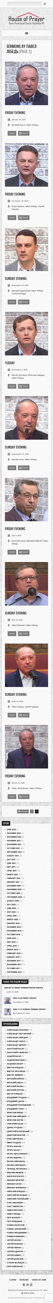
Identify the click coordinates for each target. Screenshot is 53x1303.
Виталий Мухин (15, 1086)
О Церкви (12, 1279)
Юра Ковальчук (15, 1266)
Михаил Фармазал (16, 1187)
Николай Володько (17, 1195)
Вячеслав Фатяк (15, 1120)
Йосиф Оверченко (16, 1165)
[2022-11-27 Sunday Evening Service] (7, 1014)
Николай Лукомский (17, 1199)
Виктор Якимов (15, 1075)
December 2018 (14, 927)
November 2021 (14, 844)
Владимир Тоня (15, 1109)
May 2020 (11, 912)
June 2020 (11, 908)
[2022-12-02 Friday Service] (7, 1002)
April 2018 (11, 946)
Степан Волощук (19, 293)
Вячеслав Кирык (15, 1112)
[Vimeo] (31, 1285)
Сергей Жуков (14, 1240)
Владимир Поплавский (19, 1105)
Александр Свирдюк (17, 1037)
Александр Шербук (16, 1045)
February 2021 (13, 878)
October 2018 (13, 934)
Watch (25, 133)
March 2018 (12, 949)
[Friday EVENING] (26, 767)
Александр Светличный (19, 1033)
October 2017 (13, 968)
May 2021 (11, 867)
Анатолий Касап (18, 541)
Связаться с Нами (39, 1279)
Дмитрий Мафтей (34, 541)
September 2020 (14, 897)
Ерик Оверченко (15, 1139)
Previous (24, 811)
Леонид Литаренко (17, 1169)
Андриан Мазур (15, 1064)
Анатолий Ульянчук (17, 1052)
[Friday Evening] (26, 104)
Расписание (24, 1279)
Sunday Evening (16, 278)
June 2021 (11, 863)
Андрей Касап (14, 1056)
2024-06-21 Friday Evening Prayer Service (23, 988)
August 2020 (13, 901)
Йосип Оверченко (16, 1161)
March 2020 (12, 919)
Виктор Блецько (15, 1067)
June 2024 (11, 829)
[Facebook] (24, 1285)
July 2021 (11, 859)
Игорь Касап (13, 1150)
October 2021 (13, 848)
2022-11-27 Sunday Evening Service (29, 1009)
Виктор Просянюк (19, 375)
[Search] (44, 4)
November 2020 (14, 889)
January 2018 (13, 957)
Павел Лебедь (32, 125)
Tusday (10, 362)
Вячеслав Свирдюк (36, 375)
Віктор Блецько (15, 1094)
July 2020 (11, 904)
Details (12, 133)
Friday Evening (15, 112)
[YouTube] (27, 1285)
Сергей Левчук (14, 1247)
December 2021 (14, 840)
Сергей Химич (14, 1255)
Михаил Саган (18, 459)
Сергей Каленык (15, 1244)
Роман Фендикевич (17, 1232)
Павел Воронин (18, 625)
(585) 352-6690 (29, 1293)
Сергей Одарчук (32, 707)
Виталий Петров (15, 1090)
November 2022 (14, 837)
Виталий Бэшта (18, 125)
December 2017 (14, 961)
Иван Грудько (14, 1142)
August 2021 (13, 855)
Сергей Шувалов (15, 1259)
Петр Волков (13, 1217)
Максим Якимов (15, 1172)
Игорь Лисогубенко (20, 788)
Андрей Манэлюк (16, 1060)
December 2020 (14, 885)
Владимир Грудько (17, 1097)
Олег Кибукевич (15, 1202)
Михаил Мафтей (15, 1180)
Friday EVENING (15, 775)
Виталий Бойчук (15, 1078)
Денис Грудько (15, 1127)
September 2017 (14, 972)
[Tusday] (26, 354)
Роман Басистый (15, 1225)
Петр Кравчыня (14, 1221)
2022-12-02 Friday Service (24, 998)
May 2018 (11, 942)
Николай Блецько (16, 1191)
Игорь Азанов (14, 1146)
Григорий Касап (15, 1124)
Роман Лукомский (16, 1229)
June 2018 (11, 938)
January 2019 (13, 923)
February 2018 (13, 953)
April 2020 (11, 915)
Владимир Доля (15, 1101)
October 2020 (13, 893)
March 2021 (12, 874)
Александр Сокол (16, 1041)
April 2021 (11, 870)
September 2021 (14, 852)
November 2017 (14, 964)
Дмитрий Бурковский (21, 290)
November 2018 (14, 931)
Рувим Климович (16, 1236)
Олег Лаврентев (15, 1206)
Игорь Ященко (18, 206)
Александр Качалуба (17, 1030)
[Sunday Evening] (26, 269)
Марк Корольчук (15, 1176)
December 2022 (14, 833)
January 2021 (13, 882)
